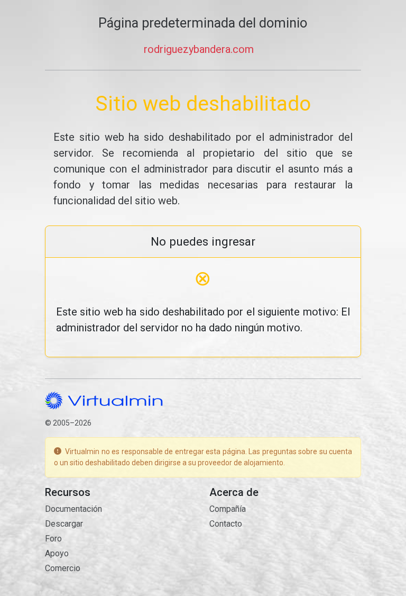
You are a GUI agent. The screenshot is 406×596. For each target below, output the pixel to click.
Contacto (225, 524)
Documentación (73, 509)
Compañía (227, 509)
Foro (53, 539)
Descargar (64, 524)
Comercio (62, 568)
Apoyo (57, 553)
